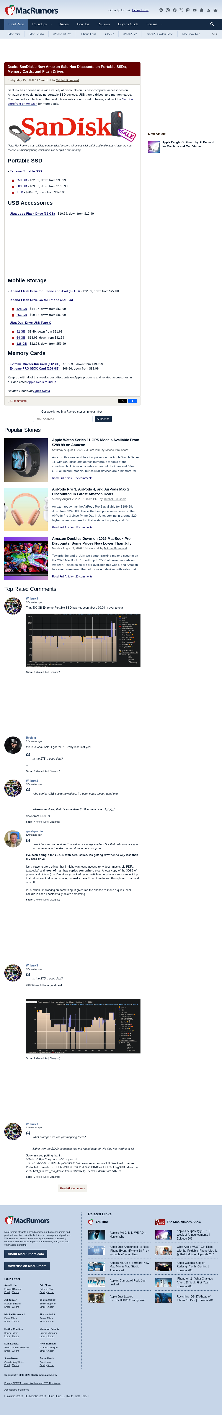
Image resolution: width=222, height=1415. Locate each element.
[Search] (214, 24)
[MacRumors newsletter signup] (215, 10)
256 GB (21, 315)
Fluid (51, 1396)
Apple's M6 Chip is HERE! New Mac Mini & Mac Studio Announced (129, 1266)
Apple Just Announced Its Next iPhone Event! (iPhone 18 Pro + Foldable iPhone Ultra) (130, 1250)
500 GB (21, 186)
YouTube (102, 1222)
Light (77, 1396)
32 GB (20, 331)
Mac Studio (36, 34)
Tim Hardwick (47, 1314)
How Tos (83, 24)
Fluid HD (60, 1396)
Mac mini (14, 34)
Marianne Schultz (49, 1329)
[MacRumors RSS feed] (208, 10)
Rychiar (31, 737)
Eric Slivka (45, 1285)
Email (7, 1292)
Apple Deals (41, 390)
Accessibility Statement (16, 1389)
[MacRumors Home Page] (31, 10)
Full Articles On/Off (36, 1396)
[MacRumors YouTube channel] (195, 10)
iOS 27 (109, 34)
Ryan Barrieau (48, 1343)
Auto (70, 1396)
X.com (15, 1292)
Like (45, 672)
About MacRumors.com (26, 1254)
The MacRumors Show (184, 1222)
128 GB (21, 308)
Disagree (54, 672)
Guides (64, 24)
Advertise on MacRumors (27, 1266)
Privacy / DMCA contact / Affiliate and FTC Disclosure (32, 1383)
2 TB (19, 192)
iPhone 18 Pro (62, 34)
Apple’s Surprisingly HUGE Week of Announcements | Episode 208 (194, 1234)
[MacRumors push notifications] (201, 10)
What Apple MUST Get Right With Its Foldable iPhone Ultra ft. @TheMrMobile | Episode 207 (197, 1250)
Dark (84, 1396)
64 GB (20, 337)
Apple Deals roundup (41, 382)
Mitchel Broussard (67, 80)
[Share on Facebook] (132, 401)
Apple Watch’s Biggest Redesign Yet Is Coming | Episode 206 (193, 1266)
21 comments (18, 400)
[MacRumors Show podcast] (161, 10)
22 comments (84, 478)
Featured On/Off (14, 1396)
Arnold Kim (10, 1285)
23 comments (84, 576)
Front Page (16, 24)
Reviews (104, 24)
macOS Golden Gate (160, 34)
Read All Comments (72, 1188)
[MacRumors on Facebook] (175, 10)
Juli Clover (10, 1300)
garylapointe (34, 831)
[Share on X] (122, 401)
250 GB (21, 180)
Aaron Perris (47, 1358)
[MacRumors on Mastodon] (188, 10)
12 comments (84, 527)
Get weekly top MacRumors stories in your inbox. (72, 411)
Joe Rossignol (48, 1300)
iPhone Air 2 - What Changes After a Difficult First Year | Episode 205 (195, 1282)
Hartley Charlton (13, 1329)
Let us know (140, 10)
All (215, 34)
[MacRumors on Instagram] (168, 10)
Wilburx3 (32, 598)
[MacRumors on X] (181, 10)
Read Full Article (62, 478)
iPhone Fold (88, 34)
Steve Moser (11, 1358)
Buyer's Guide (128, 24)
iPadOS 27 (130, 34)
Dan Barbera (11, 1343)
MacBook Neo (191, 34)
